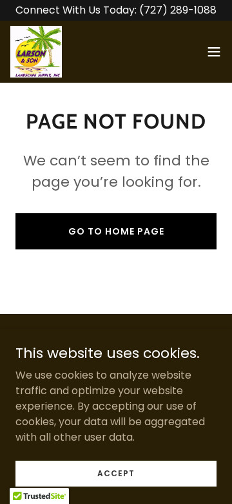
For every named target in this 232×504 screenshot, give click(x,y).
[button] (214, 52)
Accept (116, 472)
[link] (36, 52)
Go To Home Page (116, 231)
